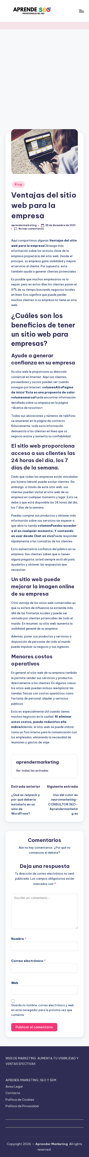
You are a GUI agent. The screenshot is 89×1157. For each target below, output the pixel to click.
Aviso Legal (14, 1086)
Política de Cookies (19, 1099)
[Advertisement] (44, 76)
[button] (32, 770)
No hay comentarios (31, 228)
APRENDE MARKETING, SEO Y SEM (30, 1080)
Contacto (12, 1093)
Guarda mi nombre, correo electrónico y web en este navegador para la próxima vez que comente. (42, 1010)
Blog (18, 184)
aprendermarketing (37, 762)
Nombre (18, 939)
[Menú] (81, 11)
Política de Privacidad (22, 1106)
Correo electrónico (28, 961)
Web (14, 983)
